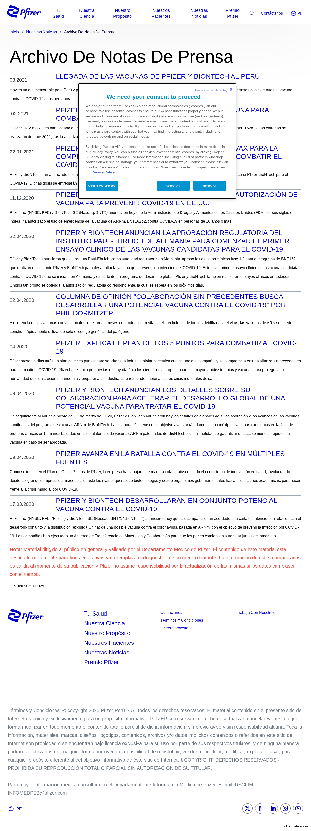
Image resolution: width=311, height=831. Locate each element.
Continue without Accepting (214, 89)
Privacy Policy (103, 172)
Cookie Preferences (294, 826)
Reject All (209, 185)
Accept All (173, 185)
